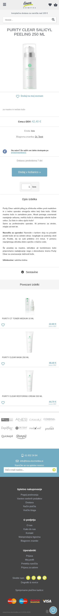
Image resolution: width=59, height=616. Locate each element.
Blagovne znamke (29, 541)
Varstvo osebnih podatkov (29, 498)
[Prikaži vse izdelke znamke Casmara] (35, 420)
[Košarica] (56, 5)
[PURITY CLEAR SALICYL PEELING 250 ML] (29, 64)
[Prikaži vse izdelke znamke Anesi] (21, 420)
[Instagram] (33, 578)
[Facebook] (27, 578)
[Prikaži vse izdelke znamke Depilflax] (7, 428)
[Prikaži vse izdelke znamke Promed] (49, 428)
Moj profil (29, 560)
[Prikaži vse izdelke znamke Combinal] (49, 420)
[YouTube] (38, 578)
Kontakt (29, 533)
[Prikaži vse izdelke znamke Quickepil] (7, 437)
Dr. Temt (39, 137)
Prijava (29, 556)
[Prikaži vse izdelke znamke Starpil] (21, 437)
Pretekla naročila (29, 563)
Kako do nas (29, 529)
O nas (29, 525)
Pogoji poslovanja (29, 495)
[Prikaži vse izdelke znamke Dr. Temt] (21, 428)
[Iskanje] (53, 20)
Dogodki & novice (29, 582)
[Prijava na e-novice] (54, 470)
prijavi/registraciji (18, 152)
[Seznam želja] (50, 5)
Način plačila (29, 506)
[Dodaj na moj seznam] (3, 325)
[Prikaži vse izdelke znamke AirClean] (7, 420)
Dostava (30, 502)
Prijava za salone (29, 567)
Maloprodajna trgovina (29, 537)
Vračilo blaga (29, 510)
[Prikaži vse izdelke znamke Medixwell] (35, 428)
